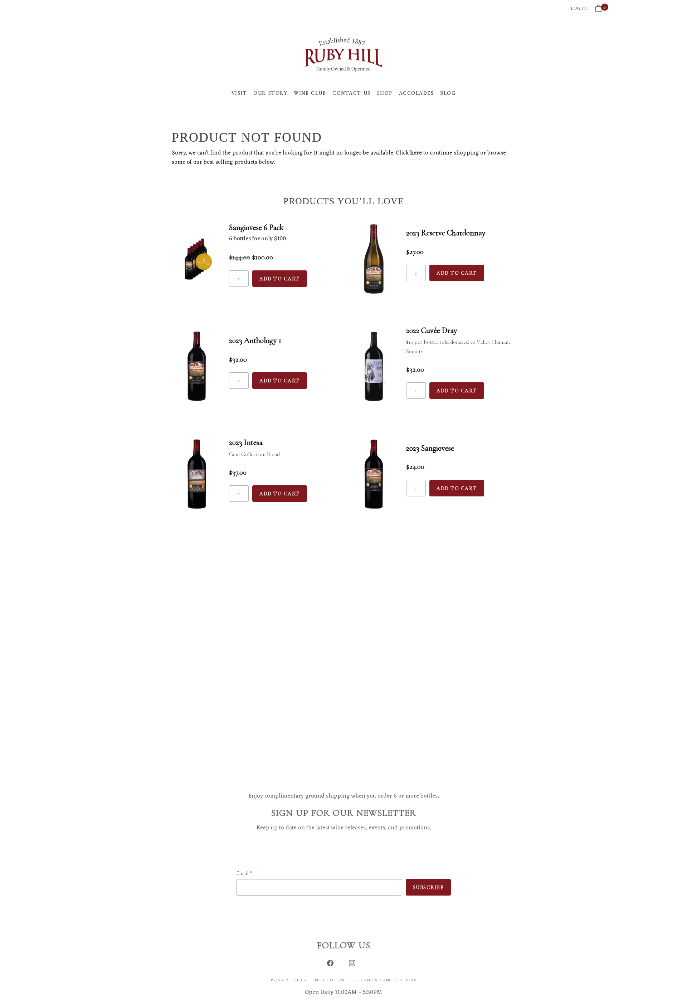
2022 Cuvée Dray (431, 330)
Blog (447, 93)
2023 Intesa (246, 442)
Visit (239, 93)
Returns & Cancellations (384, 980)
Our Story (270, 93)
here (416, 153)
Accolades (416, 93)
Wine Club (310, 93)
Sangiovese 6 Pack (256, 227)
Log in (579, 8)
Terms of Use (330, 980)
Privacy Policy (289, 980)
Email (242, 873)
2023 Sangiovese (430, 448)
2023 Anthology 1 (255, 340)
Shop (385, 93)
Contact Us (351, 93)
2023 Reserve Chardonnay (446, 232)
